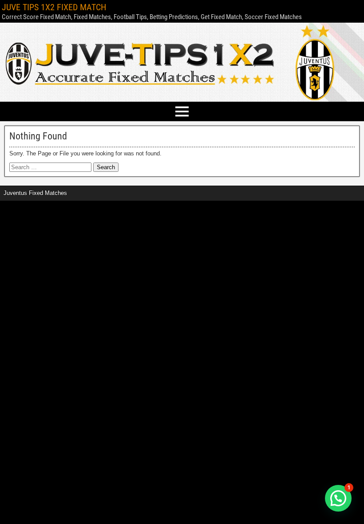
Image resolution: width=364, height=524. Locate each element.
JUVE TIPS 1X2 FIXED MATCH (54, 7)
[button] (338, 498)
